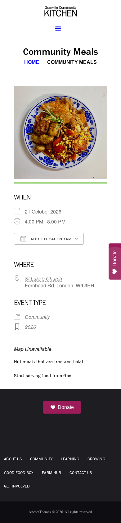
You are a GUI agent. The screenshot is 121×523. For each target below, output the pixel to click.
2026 (30, 326)
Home (31, 62)
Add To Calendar (50, 239)
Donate (66, 407)
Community (37, 316)
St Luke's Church (43, 278)
